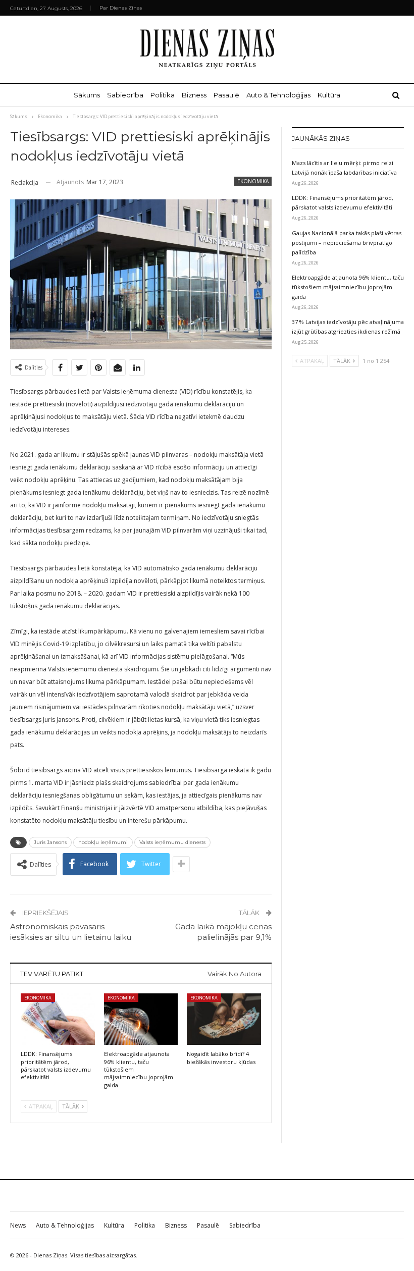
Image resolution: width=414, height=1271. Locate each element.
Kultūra (329, 95)
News (18, 1225)
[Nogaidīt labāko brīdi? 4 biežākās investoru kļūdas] (224, 1019)
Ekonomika (253, 181)
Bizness (194, 95)
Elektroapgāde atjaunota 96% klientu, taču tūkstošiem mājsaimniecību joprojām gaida (348, 287)
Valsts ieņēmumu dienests (172, 842)
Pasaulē (226, 95)
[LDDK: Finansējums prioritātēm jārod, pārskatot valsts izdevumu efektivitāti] (58, 1019)
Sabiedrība (125, 95)
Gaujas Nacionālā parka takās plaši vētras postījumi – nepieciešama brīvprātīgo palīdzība (346, 242)
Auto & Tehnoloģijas (278, 95)
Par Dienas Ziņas (120, 8)
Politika (162, 95)
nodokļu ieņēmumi (103, 842)
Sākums (87, 95)
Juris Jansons (50, 842)
